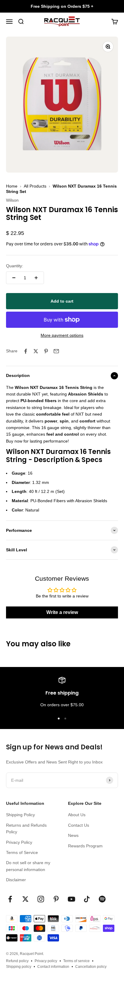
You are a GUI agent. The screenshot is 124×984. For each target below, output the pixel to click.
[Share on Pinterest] (46, 351)
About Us (76, 814)
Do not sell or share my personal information (28, 866)
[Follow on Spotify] (102, 899)
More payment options (62, 335)
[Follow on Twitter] (25, 899)
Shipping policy (18, 967)
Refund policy (17, 961)
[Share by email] (56, 351)
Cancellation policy (91, 967)
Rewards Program (85, 845)
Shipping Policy (20, 814)
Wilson (12, 200)
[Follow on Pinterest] (56, 899)
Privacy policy (46, 961)
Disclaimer (16, 879)
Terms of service (76, 961)
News (73, 835)
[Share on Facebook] (25, 351)
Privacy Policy (19, 842)
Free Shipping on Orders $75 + (62, 6)
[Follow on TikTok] (87, 899)
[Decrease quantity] (13, 278)
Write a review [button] (62, 612)
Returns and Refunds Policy (26, 828)
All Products (35, 186)
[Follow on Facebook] (10, 899)
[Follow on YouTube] (71, 899)
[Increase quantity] (36, 278)
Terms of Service (22, 852)
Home (11, 186)
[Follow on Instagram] (41, 899)
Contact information (53, 967)
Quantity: (14, 265)
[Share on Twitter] (36, 351)
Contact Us (78, 825)
